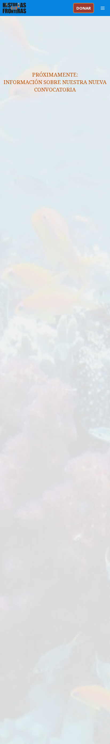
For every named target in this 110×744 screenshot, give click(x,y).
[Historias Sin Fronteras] (14, 8)
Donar (83, 8)
